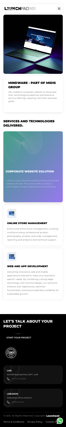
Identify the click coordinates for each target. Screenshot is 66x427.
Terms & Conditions (13, 421)
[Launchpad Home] (20, 8)
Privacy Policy (35, 421)
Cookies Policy (53, 421)
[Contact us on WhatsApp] (59, 421)
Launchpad (52, 415)
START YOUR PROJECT (18, 337)
